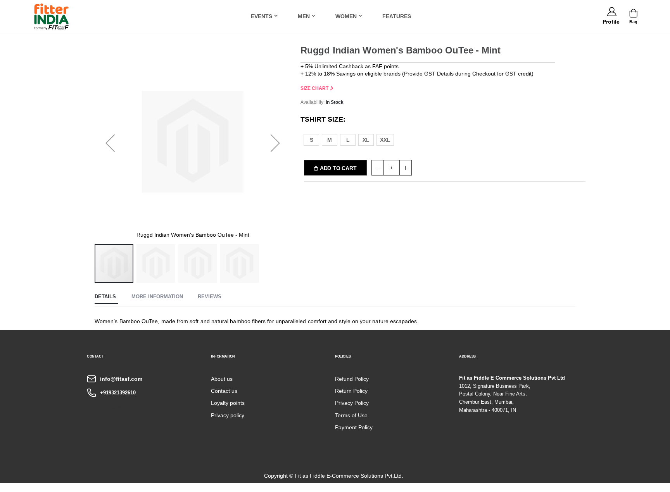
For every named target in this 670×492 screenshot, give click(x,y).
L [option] (348, 140)
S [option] (311, 140)
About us (222, 379)
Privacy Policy (352, 403)
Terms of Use (351, 415)
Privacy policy (227, 415)
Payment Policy (354, 427)
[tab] (106, 297)
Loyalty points (228, 403)
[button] (611, 20)
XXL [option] (385, 140)
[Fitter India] (51, 16)
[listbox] (353, 139)
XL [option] (366, 140)
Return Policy (351, 391)
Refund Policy (352, 379)
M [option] (329, 140)
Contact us (224, 391)
